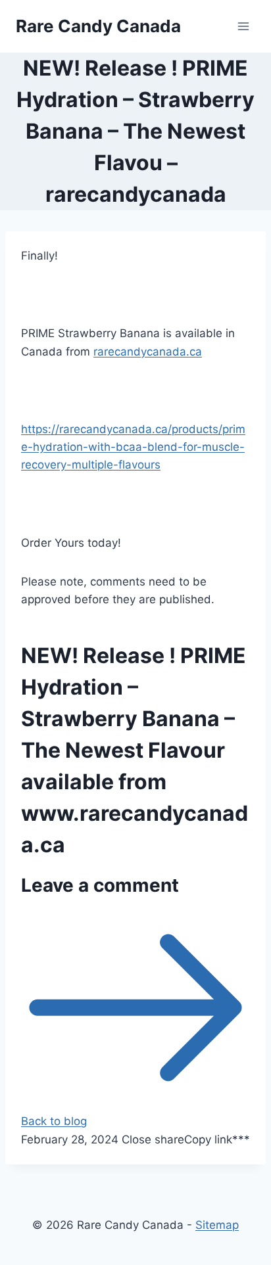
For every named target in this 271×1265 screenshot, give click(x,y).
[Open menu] (243, 26)
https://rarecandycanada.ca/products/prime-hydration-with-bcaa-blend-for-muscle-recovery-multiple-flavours (133, 447)
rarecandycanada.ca (147, 351)
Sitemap (217, 1224)
